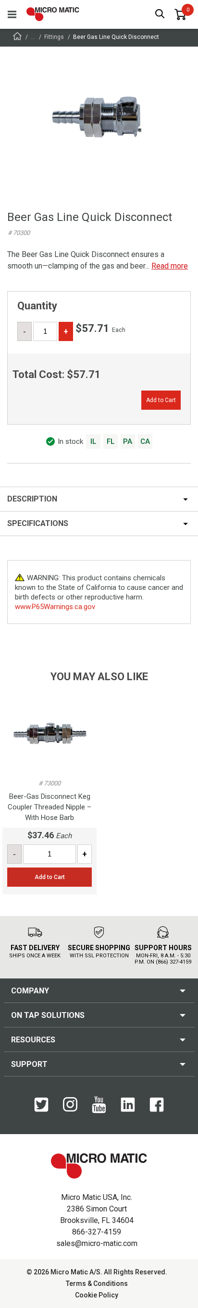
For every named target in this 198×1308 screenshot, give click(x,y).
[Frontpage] (17, 38)
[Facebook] (156, 1109)
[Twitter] (41, 1109)
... (33, 37)
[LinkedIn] (128, 1109)
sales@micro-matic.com (96, 1243)
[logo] (52, 14)
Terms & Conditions (97, 1283)
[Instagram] (70, 1109)
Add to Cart (161, 400)
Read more (169, 265)
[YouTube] (99, 1111)
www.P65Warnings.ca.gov (55, 606)
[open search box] (160, 14)
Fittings (54, 37)
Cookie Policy (96, 1295)
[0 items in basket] (180, 14)
